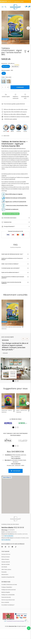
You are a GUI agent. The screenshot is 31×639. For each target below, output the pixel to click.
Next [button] (28, 28)
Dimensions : (8, 63)
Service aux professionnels (8, 600)
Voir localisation (8, 536)
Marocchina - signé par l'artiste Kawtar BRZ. (7, 410)
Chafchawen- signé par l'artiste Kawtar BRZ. (11, 327)
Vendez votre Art (6, 562)
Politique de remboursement (9, 589)
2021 (4, 73)
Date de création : (7, 70)
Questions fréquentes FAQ (8, 577)
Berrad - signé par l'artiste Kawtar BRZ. (21, 410)
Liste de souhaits (6, 564)
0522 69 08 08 (13, 527)
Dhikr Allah (12, 372)
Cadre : (6, 77)
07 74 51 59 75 (8, 530)
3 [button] (18, 381)
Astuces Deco (5, 574)
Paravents (4, 572)
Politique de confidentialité (8, 594)
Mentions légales (6, 592)
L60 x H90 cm (6, 66)
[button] (27, 403)
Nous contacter (5, 602)
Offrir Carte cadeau (6, 569)
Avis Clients (4, 567)
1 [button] (13, 381)
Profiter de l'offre (16, 1)
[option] (15, 27)
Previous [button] (3, 28)
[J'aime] (22, 327)
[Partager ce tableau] (28, 51)
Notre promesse (6, 557)
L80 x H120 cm (15, 66)
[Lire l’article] (8, 423)
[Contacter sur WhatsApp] (28, 628)
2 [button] (15, 381)
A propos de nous (6, 554)
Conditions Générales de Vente (9, 584)
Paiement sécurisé (6, 597)
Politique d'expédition (7, 587)
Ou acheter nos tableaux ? (8, 605)
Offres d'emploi (5, 559)
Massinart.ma (12, 626)
